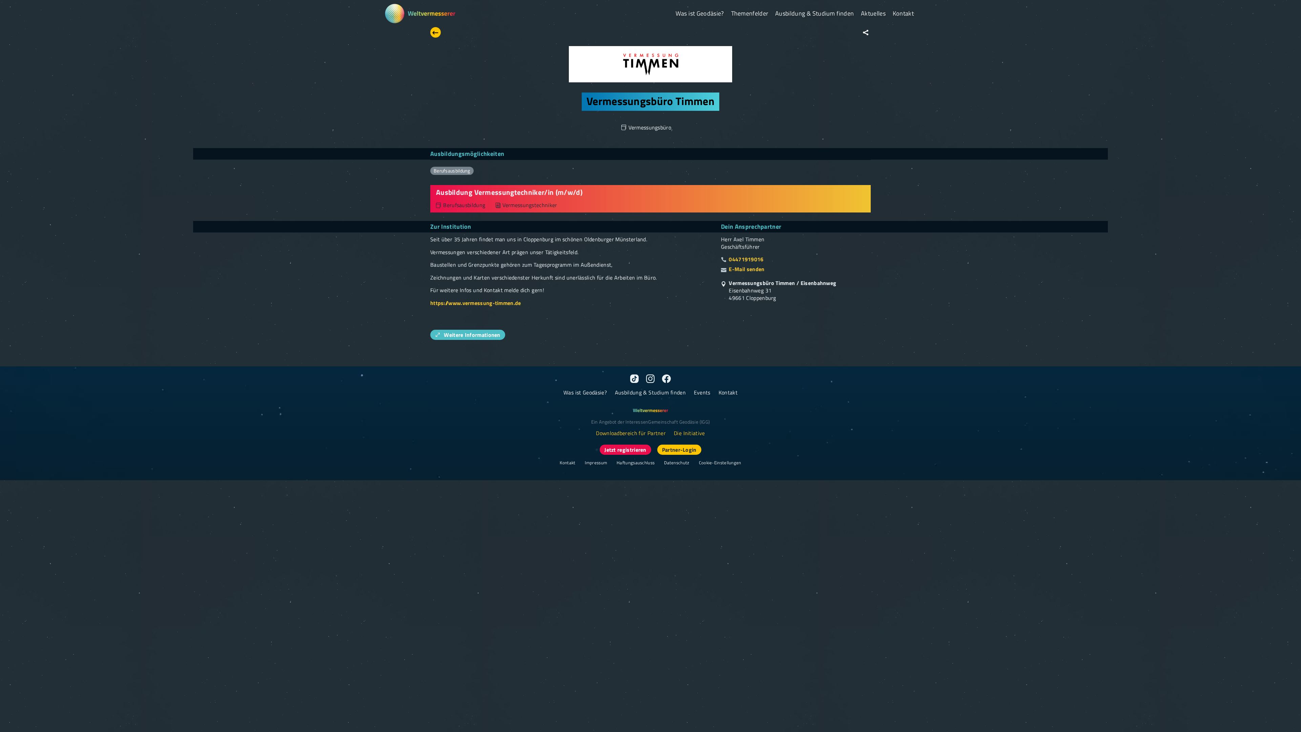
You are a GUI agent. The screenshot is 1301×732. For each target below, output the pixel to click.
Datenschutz (676, 463)
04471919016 (746, 259)
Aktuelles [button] (873, 13)
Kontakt (903, 13)
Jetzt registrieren (625, 450)
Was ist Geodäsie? (700, 13)
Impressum (596, 463)
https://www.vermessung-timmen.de (475, 303)
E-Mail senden (746, 269)
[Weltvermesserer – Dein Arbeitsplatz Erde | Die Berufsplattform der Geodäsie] (420, 13)
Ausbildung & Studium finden (814, 13)
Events (702, 392)
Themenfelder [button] (749, 13)
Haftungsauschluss (636, 463)
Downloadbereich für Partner (631, 433)
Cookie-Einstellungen (720, 463)
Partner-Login (679, 450)
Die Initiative (689, 433)
